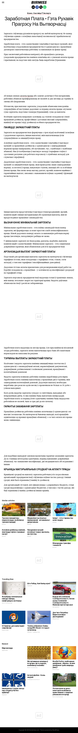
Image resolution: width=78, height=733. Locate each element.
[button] (3, 2)
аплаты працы (26, 95)
